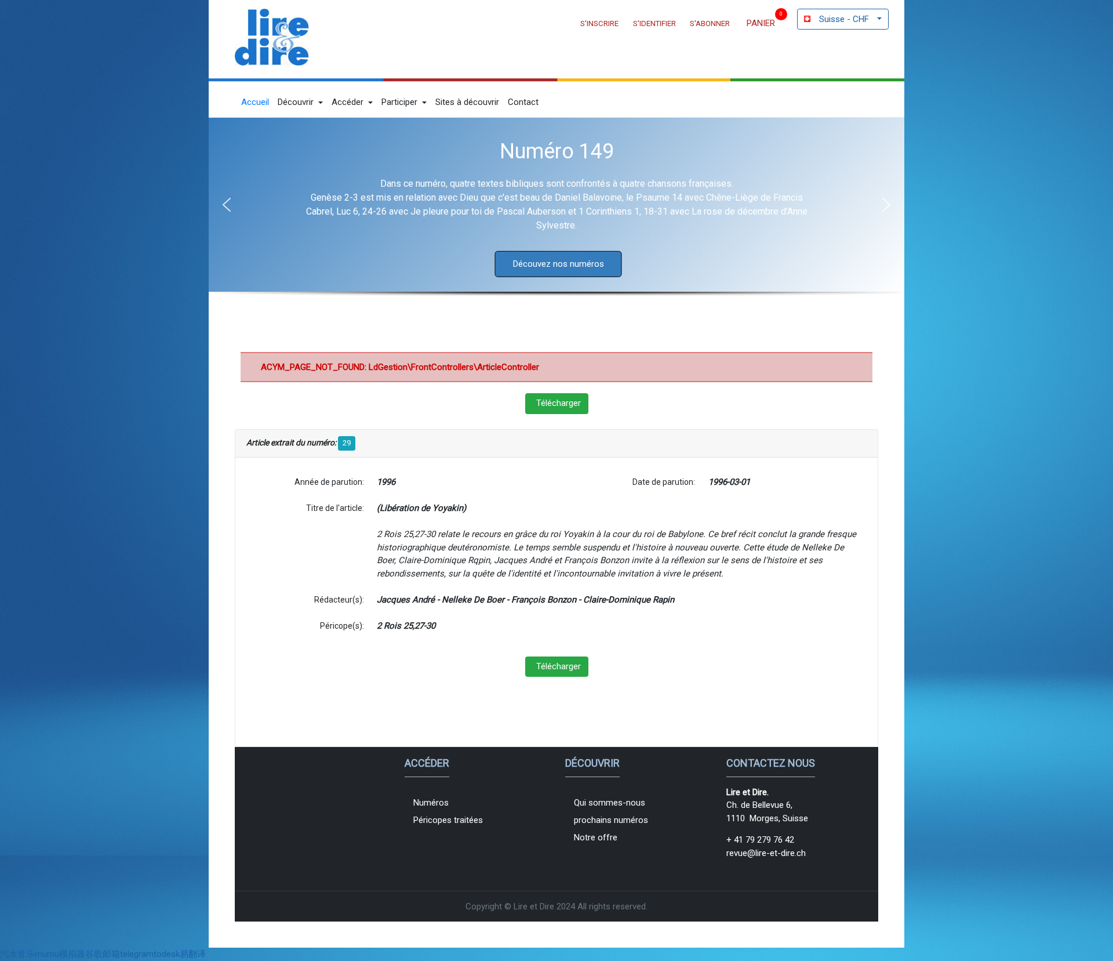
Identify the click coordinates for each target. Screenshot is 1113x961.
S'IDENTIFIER (654, 23)
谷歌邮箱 (102, 954)
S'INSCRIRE (599, 23)
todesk (167, 954)
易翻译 (193, 954)
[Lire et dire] (272, 37)
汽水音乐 (17, 954)
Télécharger (558, 403)
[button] (301, 102)
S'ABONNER (710, 23)
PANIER (761, 23)
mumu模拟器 (60, 954)
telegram (137, 954)
